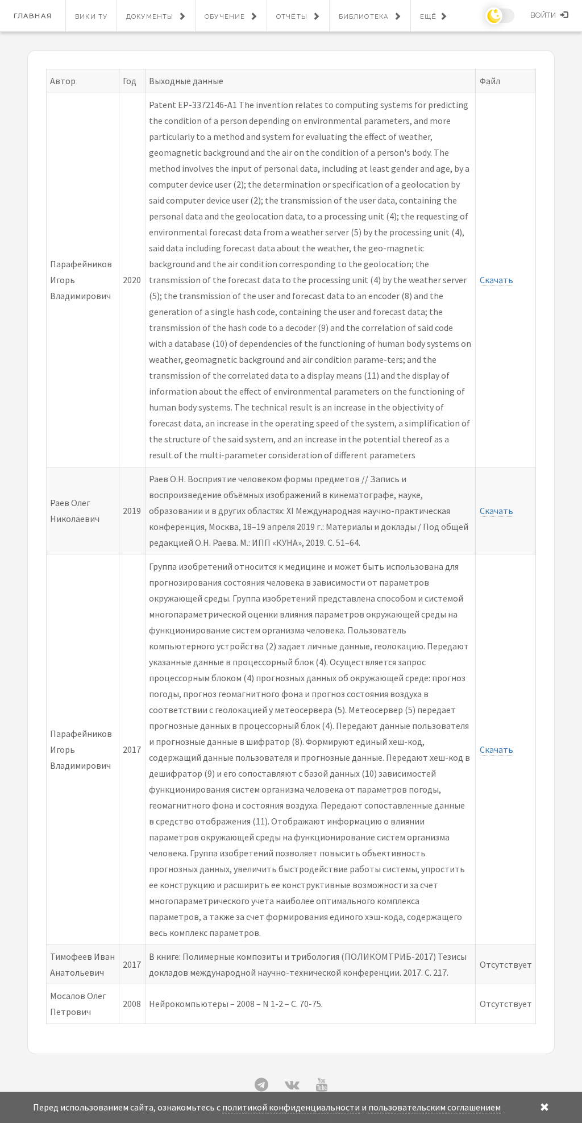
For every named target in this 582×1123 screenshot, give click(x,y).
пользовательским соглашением (434, 1107)
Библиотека (364, 16)
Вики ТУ (91, 16)
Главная (33, 16)
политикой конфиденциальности (291, 1107)
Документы (149, 16)
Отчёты (291, 16)
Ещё (428, 16)
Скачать (496, 279)
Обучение (225, 16)
